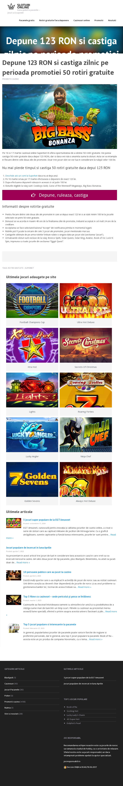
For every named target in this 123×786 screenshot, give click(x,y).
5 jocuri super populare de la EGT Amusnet (46, 519)
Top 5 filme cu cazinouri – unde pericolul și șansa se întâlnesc (57, 596)
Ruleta (7, 708)
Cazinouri (9, 684)
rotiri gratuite (15, 268)
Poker (7, 696)
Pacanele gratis (26, 20)
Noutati (112, 20)
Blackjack (8, 678)
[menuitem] (27, 20)
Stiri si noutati (11, 714)
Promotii (98, 20)
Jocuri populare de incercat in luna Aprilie (28, 547)
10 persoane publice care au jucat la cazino (47, 572)
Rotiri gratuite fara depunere (54, 20)
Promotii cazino (10, 79)
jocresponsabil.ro (72, 761)
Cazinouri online (82, 20)
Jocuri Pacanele (11, 690)
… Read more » (22, 562)
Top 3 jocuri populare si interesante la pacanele (49, 624)
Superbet (29, 268)
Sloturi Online (23, 6)
